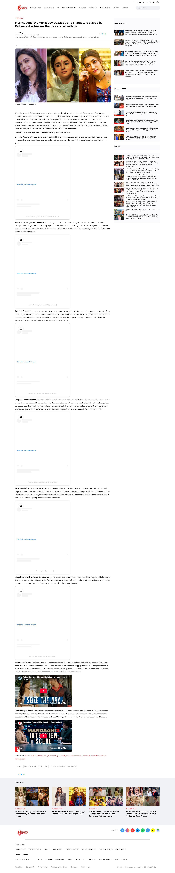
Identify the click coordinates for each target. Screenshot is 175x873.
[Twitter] (138, 830)
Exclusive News (35, 8)
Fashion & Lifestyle (69, 8)
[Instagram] (127, 830)
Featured (18, 766)
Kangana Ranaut (105, 859)
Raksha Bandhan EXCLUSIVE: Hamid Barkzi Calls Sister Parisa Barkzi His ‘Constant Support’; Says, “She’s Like (142, 121)
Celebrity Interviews (88, 849)
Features (125, 8)
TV (58, 8)
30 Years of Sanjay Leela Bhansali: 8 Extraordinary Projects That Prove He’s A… (30, 813)
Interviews (82, 8)
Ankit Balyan (91, 859)
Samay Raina (79, 859)
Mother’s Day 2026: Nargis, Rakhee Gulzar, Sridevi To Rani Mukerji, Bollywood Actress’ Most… (104, 813)
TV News (47, 849)
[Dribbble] (153, 830)
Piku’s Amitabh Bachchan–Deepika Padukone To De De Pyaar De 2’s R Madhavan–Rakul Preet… (141, 813)
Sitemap (74, 867)
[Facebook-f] (122, 830)
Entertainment (49, 8)
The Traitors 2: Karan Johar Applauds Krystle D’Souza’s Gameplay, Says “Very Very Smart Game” (141, 137)
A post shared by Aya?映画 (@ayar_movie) (42, 393)
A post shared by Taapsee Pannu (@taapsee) (42, 482)
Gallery (116, 8)
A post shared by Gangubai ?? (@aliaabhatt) (42, 305)
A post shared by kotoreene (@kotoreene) (42, 656)
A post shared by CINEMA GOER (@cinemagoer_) (42, 216)
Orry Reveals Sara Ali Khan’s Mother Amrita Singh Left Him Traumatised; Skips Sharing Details (142, 105)
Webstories (93, 8)
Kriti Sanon (48, 859)
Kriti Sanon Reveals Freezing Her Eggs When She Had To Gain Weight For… (68, 812)
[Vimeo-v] (143, 830)
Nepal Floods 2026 (121, 859)
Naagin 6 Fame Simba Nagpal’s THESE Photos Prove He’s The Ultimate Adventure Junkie (142, 210)
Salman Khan (60, 859)
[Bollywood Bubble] (22, 8)
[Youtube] (133, 830)
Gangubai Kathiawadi (30, 766)
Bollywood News (35, 849)
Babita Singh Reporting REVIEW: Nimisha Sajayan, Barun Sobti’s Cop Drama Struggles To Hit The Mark (142, 129)
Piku (46, 766)
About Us (18, 867)
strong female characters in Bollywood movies (63, 766)
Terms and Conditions (59, 867)
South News (57, 849)
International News (71, 849)
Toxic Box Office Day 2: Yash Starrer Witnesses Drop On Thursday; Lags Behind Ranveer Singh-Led (142, 113)
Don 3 (70, 859)
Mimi (40, 766)
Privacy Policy (43, 867)
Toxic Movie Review (22, 859)
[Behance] (158, 830)
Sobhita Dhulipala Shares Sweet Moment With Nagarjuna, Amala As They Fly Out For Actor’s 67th (141, 98)
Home (17, 45)
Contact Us (30, 867)
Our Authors (85, 867)
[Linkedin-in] (148, 830)
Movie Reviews (105, 8)
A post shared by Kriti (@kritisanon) (42, 571)
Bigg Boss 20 (37, 859)
